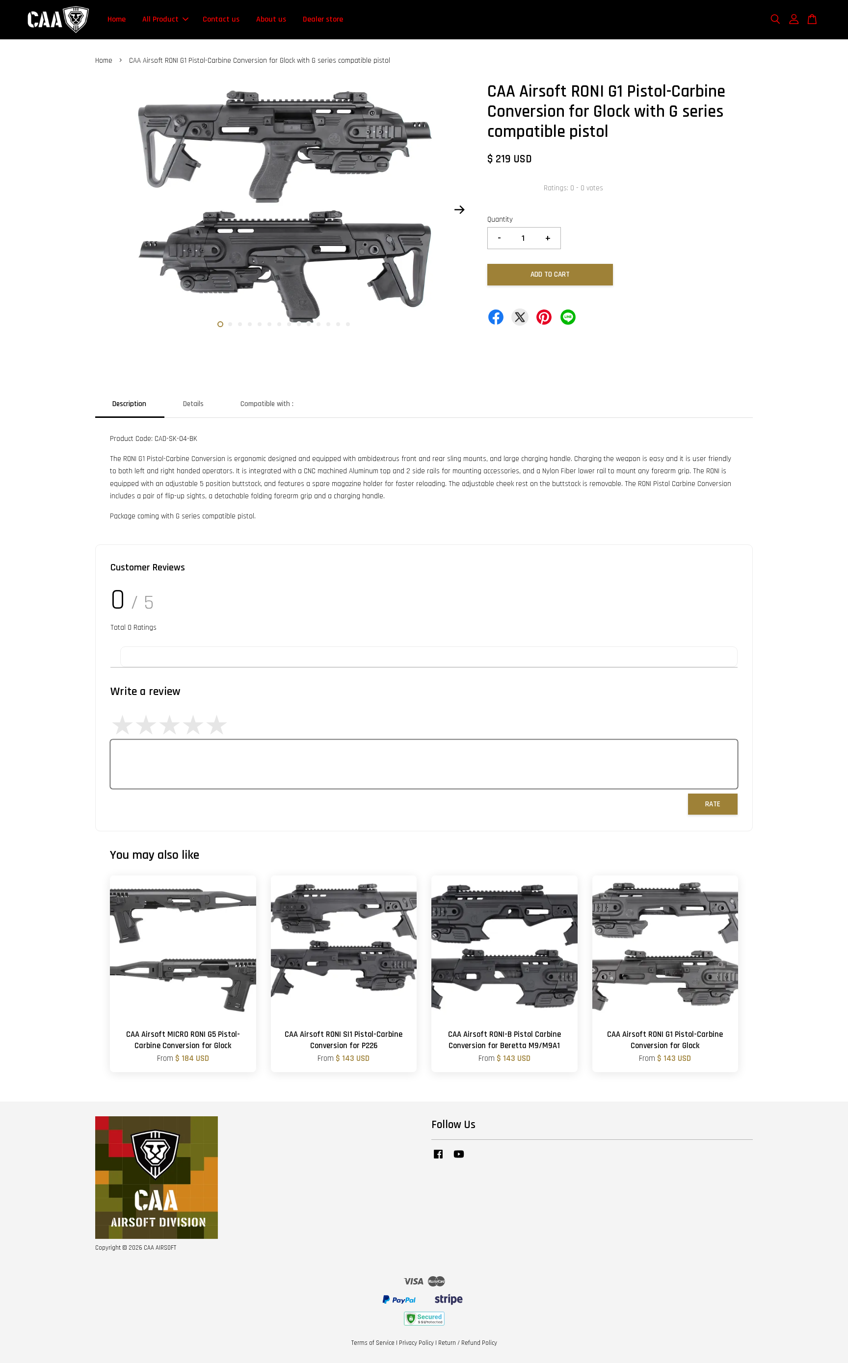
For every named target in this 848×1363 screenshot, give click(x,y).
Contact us (221, 19)
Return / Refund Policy (467, 1343)
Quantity (500, 219)
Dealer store (323, 19)
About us (271, 19)
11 (318, 324)
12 (328, 324)
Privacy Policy (416, 1343)
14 (348, 324)
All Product (160, 19)
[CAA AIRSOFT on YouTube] (459, 1159)
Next (459, 209)
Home (116, 19)
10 (309, 324)
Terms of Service (373, 1343)
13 (338, 324)
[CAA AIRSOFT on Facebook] (438, 1159)
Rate (712, 804)
